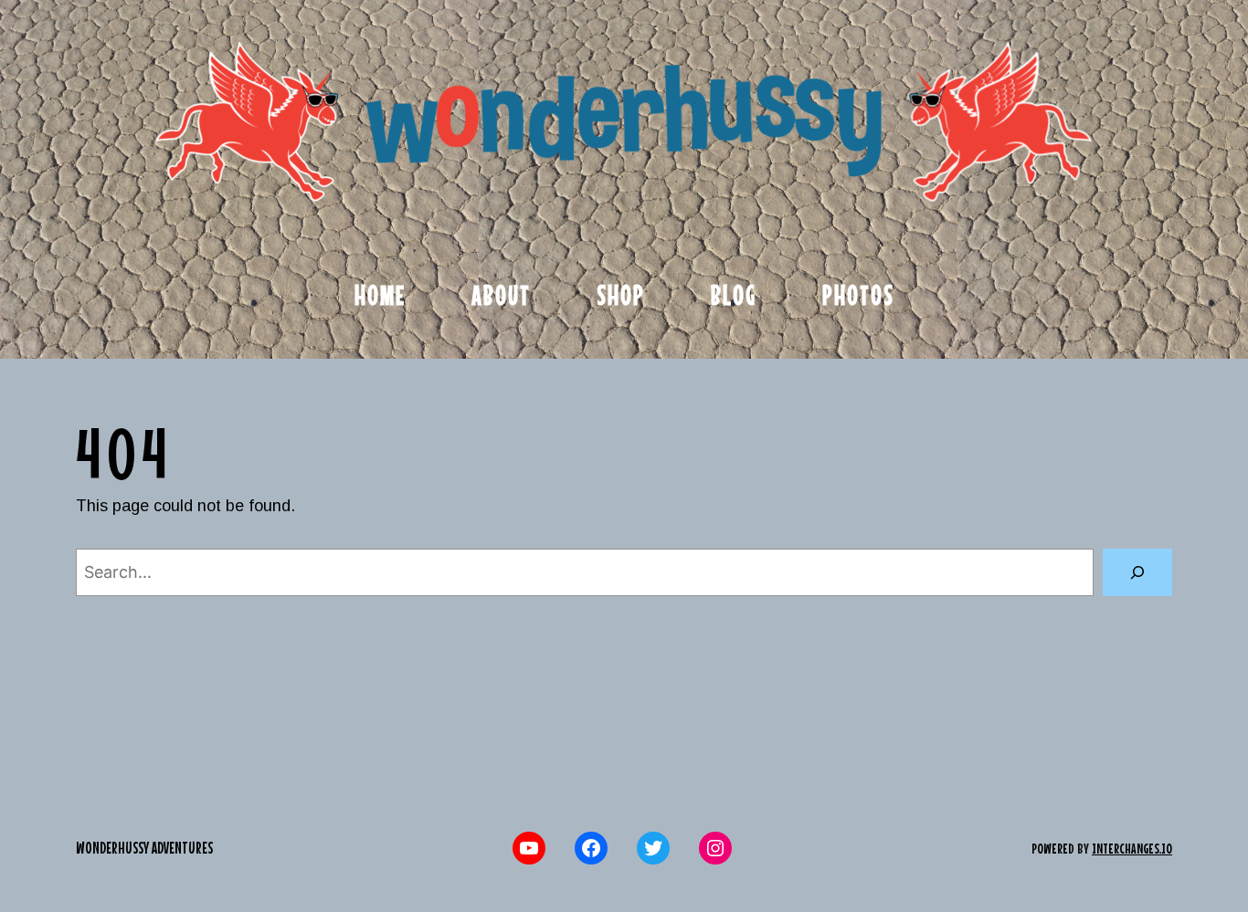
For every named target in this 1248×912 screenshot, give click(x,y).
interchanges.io (1132, 848)
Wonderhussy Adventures (144, 847)
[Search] (1137, 572)
